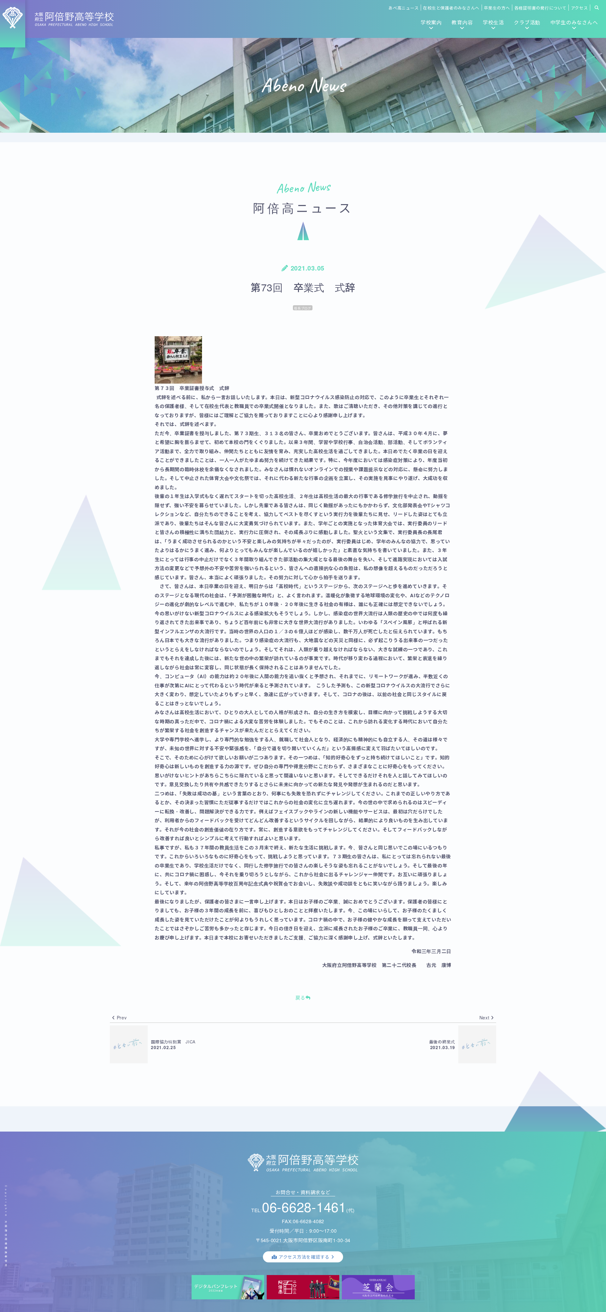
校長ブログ (302, 308)
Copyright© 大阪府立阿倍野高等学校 (6, 1226)
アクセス (579, 8)
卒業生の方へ (497, 8)
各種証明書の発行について (540, 8)
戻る (300, 997)
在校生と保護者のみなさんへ (451, 8)
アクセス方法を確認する (304, 1257)
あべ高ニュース (404, 8)
